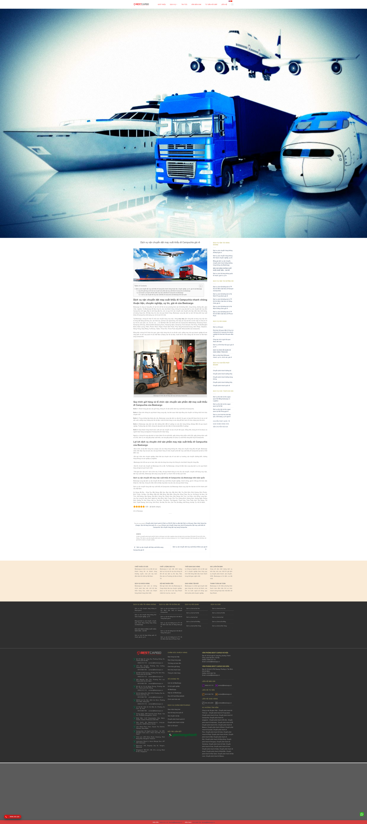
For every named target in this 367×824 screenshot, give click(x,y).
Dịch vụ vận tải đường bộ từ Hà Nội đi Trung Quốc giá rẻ (222, 295)
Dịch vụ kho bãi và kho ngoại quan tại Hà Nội (221, 405)
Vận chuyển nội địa (173, 716)
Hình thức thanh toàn (174, 670)
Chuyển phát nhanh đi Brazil (216, 727)
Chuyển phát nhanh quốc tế (154, 523)
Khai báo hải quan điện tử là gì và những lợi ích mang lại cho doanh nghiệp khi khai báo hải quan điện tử (223, 333)
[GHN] (184, 735)
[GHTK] (170, 735)
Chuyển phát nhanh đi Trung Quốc (219, 713)
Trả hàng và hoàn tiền (174, 663)
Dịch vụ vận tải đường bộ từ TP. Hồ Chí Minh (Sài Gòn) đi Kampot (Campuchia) (223, 289)
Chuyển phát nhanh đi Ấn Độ (218, 720)
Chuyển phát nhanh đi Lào (210, 715)
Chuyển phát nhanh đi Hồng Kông (215, 739)
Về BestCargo (172, 689)
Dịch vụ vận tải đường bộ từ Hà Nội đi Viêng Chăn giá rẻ (222, 307)
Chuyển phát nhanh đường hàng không (223, 378)
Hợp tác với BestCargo (174, 693)
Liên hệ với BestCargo (174, 683)
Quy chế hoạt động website (176, 696)
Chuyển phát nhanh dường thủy (222, 374)
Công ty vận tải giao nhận (210, 710)
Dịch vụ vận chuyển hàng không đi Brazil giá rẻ (222, 251)
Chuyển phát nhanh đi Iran (222, 746)
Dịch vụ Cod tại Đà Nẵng (193, 621)
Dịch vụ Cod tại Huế (191, 617)
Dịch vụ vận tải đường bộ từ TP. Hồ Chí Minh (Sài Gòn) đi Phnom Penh (223, 314)
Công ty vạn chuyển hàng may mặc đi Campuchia (177, 525)
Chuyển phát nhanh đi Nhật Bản (216, 751)
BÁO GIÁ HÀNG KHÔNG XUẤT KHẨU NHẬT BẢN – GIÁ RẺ (222, 269)
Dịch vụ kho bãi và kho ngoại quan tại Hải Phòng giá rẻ (221, 410)
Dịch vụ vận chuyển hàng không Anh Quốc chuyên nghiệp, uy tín (222, 257)
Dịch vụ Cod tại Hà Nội (192, 613)
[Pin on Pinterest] (174, 516)
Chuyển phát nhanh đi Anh (220, 734)
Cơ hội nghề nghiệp (174, 686)
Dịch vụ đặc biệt (178, 523)
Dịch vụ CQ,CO (167, 523)
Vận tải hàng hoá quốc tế (175, 713)
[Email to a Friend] (170, 516)
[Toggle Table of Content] (200, 286)
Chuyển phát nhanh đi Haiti (217, 744)
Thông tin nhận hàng (174, 673)
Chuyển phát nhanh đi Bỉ (225, 722)
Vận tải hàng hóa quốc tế (148, 525)
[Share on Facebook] (163, 516)
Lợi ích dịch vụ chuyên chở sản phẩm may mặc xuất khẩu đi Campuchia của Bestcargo (160, 292)
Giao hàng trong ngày (174, 660)
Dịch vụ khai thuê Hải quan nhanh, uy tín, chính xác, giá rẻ (222, 356)
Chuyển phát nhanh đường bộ (222, 370)
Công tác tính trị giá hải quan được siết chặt (222, 340)
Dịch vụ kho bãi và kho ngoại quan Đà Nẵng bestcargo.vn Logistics (221, 399)
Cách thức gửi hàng (174, 666)
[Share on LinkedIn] (177, 516)
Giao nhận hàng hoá (174, 709)
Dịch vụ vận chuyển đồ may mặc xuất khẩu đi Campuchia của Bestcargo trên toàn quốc (164, 294)
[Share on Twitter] (166, 516)
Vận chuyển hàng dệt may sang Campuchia (174, 527)
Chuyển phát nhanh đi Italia (210, 749)
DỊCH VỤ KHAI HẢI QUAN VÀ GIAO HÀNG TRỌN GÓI (222, 351)
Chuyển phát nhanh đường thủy (222, 382)
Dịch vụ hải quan (188, 523)
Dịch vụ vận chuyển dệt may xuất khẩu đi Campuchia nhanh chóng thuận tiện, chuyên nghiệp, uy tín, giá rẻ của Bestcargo (169, 289)
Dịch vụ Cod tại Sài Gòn (193, 608)
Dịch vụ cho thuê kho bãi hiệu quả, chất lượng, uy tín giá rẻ (222, 415)
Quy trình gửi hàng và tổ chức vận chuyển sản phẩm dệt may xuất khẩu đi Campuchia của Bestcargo (164, 291)
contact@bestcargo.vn (213, 662)
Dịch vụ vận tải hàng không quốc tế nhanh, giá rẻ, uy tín (223, 274)
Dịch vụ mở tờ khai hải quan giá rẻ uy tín (223, 346)
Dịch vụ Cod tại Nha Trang (193, 626)
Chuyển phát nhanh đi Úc (210, 725)
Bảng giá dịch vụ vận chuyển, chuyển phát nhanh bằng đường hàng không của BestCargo (222, 263)
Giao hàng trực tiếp (173, 657)
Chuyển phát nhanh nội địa (176, 722)
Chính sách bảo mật (174, 699)
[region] (342, 808)
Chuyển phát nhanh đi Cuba (214, 732)
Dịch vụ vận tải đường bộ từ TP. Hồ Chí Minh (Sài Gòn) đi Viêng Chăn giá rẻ (222, 301)
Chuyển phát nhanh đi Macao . (215, 756)
